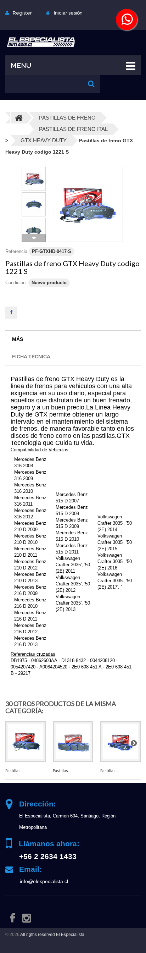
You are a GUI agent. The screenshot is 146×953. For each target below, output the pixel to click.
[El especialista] (40, 41)
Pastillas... (14, 770)
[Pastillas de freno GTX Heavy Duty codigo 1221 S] (85, 204)
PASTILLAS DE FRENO (67, 118)
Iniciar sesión (68, 13)
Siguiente (34, 238)
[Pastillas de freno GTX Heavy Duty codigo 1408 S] (120, 741)
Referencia (16, 251)
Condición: (16, 282)
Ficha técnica (31, 356)
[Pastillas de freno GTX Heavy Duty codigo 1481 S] (25, 741)
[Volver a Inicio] (19, 117)
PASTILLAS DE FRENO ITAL (73, 129)
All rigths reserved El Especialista (52, 934)
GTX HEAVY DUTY (44, 140)
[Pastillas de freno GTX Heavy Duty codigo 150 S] (73, 741)
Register (22, 13)
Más (17, 339)
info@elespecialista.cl (44, 881)
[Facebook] (12, 918)
